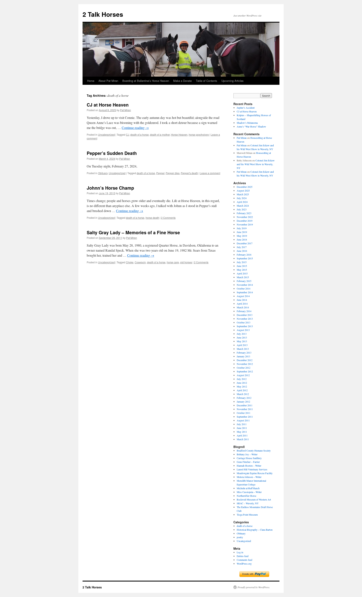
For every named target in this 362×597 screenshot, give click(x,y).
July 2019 (242, 228)
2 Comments (168, 217)
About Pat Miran (108, 81)
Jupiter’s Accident (246, 107)
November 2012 (245, 363)
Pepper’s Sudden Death (112, 153)
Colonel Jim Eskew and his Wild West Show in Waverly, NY (256, 164)
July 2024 (242, 198)
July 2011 (242, 424)
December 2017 (244, 243)
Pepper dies (173, 173)
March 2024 (243, 205)
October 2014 (243, 288)
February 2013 (244, 352)
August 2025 (243, 190)
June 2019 (242, 232)
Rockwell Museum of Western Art (254, 499)
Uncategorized (106, 134)
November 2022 (245, 217)
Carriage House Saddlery (249, 458)
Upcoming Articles (232, 81)
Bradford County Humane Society (254, 450)
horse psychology (199, 134)
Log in (240, 552)
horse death (152, 217)
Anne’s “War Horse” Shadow (251, 126)
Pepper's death (189, 173)
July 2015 (242, 262)
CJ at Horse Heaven (108, 105)
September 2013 (245, 326)
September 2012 (245, 371)
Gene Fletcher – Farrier (248, 461)
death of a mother (160, 134)
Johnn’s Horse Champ (110, 188)
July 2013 (242, 333)
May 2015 (242, 269)
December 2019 (244, 220)
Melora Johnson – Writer (249, 477)
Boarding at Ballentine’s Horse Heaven (145, 81)
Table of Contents (206, 81)
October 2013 (243, 322)
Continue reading (135, 127)
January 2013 (243, 356)
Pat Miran (125, 110)
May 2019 (242, 235)
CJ (127, 134)
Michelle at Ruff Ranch (248, 488)
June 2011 (242, 428)
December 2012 (244, 360)
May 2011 (242, 431)
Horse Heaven (179, 134)
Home (90, 81)
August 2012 (243, 375)
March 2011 (243, 439)
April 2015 (242, 273)
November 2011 (245, 409)
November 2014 (245, 284)
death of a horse (139, 134)
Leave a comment (210, 173)
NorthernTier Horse (246, 495)
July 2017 (242, 247)
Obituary (102, 173)
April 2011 (242, 435)
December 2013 (244, 315)
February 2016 (244, 254)
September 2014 (245, 292)
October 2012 (243, 367)
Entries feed (242, 556)
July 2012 (242, 379)
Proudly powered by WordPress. (254, 587)
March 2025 (243, 194)
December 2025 (244, 186)
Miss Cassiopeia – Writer (249, 492)
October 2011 (243, 412)
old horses (186, 262)
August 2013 (243, 330)
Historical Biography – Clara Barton (255, 529)
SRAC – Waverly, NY (248, 503)
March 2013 (243, 348)
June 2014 (242, 299)
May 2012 (242, 386)
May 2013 (242, 341)
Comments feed (244, 559)
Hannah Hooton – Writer (249, 465)
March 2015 (243, 277)
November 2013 (245, 318)
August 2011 (243, 420)
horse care (173, 262)
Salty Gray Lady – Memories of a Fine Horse (133, 232)
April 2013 (242, 345)
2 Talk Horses (103, 14)
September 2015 (245, 258)
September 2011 (245, 416)
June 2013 (242, 337)
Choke (129, 262)
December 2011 (244, 405)
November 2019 (245, 224)
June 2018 (242, 239)
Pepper (160, 173)
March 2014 (243, 307)
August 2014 (243, 296)
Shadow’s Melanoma (247, 122)
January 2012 (243, 401)
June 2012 (242, 382)
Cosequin (140, 262)
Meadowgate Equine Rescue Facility (255, 473)
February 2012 (244, 397)
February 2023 (244, 213)
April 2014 (242, 303)
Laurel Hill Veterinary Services (252, 469)
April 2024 (242, 201)
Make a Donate (182, 81)
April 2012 (242, 390)
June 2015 (242, 266)
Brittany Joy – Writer (247, 454)
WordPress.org (244, 563)
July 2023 (242, 209)
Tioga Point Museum (247, 514)
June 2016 (242, 250)
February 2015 (244, 281)
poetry (240, 537)
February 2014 (244, 311)
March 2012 (243, 394)
